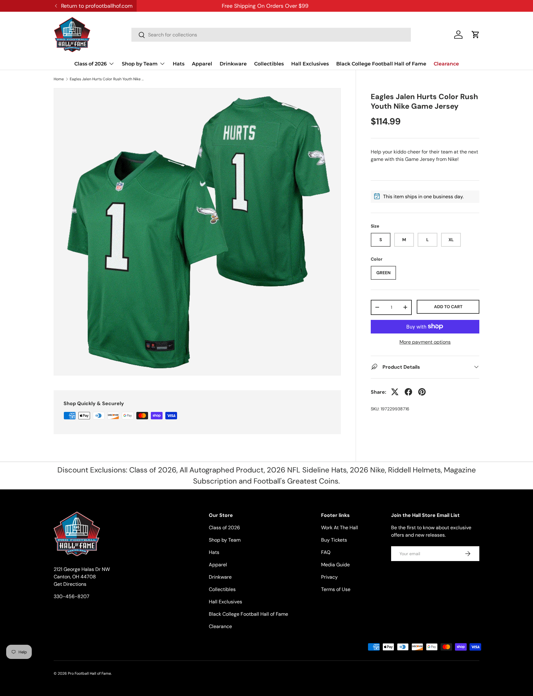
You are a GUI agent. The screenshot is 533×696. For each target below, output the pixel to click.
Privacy (329, 577)
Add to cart (448, 306)
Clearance (446, 64)
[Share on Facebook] (408, 392)
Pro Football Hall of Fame (89, 673)
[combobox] (271, 35)
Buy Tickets (334, 540)
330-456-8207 (71, 596)
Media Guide (335, 564)
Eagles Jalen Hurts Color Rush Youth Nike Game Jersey (107, 79)
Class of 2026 (90, 64)
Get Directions (70, 584)
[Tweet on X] (395, 392)
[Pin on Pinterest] (422, 392)
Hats (178, 64)
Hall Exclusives (310, 64)
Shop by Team (140, 64)
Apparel (202, 64)
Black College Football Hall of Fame (381, 64)
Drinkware (233, 64)
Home (59, 79)
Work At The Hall (339, 527)
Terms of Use (335, 589)
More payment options (425, 341)
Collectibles (269, 64)
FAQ (325, 552)
